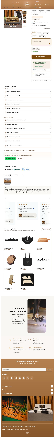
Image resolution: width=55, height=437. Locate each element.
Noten (39, 33)
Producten (16, 5)
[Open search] (5, 175)
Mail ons (20, 158)
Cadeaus (37, 1)
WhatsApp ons (11, 158)
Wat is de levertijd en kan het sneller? (16, 120)
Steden (18, 2)
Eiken (34, 33)
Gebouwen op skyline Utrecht (40, 80)
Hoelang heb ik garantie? (13, 136)
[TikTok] (31, 378)
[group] (13, 19)
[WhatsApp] (27, 378)
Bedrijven (37, 4)
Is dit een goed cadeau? (13, 112)
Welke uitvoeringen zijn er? (14, 108)
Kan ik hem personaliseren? (14, 91)
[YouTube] (19, 378)
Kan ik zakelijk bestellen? (13, 140)
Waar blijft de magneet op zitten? (15, 100)
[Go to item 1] (7, 181)
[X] (11, 378)
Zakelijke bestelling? (47, 28)
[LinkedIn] (15, 378)
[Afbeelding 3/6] (24, 26)
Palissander (42, 36)
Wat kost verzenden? (12, 124)
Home (13, 2)
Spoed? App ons (39, 66)
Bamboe (34, 36)
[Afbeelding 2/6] (24, 17)
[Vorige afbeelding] (5, 19)
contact (35, 350)
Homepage (4, 426)
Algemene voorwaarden (18, 426)
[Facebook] (7, 378)
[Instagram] (3, 378)
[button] (35, 21)
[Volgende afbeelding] (20, 19)
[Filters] (8, 175)
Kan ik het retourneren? (13, 132)
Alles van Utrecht (46, 229)
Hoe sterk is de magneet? (13, 104)
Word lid (49, 369)
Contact (33, 426)
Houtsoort (34, 31)
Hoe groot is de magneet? (13, 95)
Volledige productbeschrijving (14, 145)
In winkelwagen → (41, 56)
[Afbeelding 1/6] (24, 13)
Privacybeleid (28, 426)
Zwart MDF (45, 33)
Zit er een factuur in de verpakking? (16, 128)
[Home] (5, 8)
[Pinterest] (23, 378)
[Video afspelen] (24, 21)
